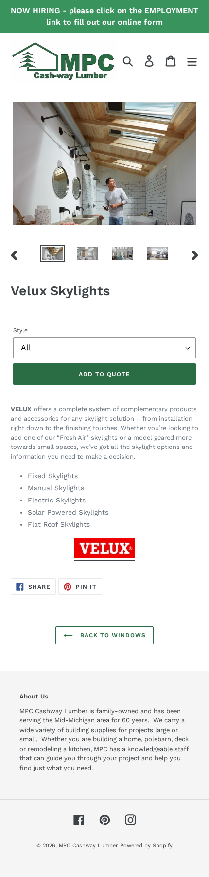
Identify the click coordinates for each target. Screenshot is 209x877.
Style (20, 330)
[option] (52, 255)
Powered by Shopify (146, 845)
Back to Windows (111, 635)
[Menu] (192, 61)
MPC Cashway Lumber (88, 845)
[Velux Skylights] (104, 557)
